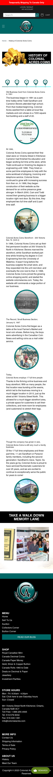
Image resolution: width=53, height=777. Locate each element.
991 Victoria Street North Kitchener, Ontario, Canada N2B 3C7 (23, 707)
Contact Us (7, 737)
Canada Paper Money (12, 660)
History (5, 759)
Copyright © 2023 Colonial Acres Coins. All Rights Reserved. (26, 772)
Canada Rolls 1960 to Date (15, 667)
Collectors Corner (10, 627)
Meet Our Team (9, 763)
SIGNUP (30, 7)
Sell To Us (7, 620)
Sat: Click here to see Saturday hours (20, 696)
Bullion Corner (9, 631)
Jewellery (6, 675)
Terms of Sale (8, 745)
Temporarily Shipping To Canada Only (26, 2)
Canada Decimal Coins (13, 656)
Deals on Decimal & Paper (15, 671)
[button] (3, 26)
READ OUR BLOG (27, 637)
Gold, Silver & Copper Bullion (16, 663)
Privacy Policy (9, 748)
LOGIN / (23, 7)
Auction (5, 623)
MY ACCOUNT (27, 9)
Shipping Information (12, 741)
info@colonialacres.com (13, 720)
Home (4, 41)
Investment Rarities (11, 678)
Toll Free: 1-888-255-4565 (14, 711)
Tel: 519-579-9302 (11, 714)
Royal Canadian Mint (12, 652)
